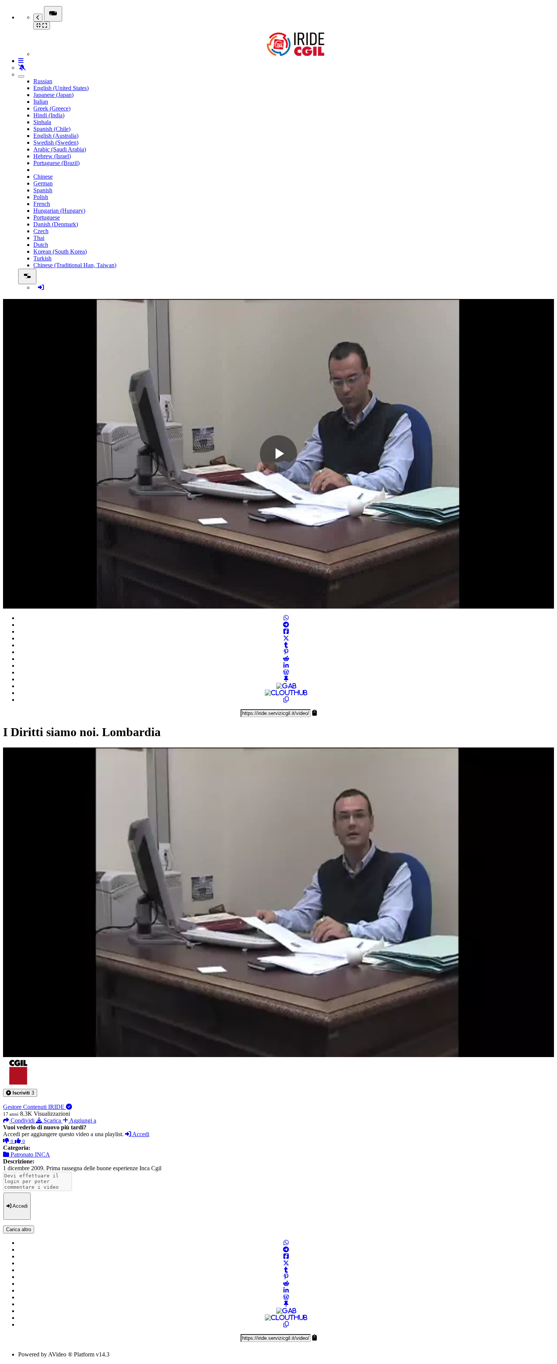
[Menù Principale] (53, 14)
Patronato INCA (29, 1154)
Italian (40, 101)
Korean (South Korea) (60, 251)
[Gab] (286, 686)
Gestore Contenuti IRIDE (34, 1107)
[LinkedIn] (286, 665)
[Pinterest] (286, 652)
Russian (42, 81)
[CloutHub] (286, 693)
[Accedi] (41, 287)
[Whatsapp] (286, 618)
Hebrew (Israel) (52, 156)
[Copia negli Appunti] (286, 699)
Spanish (42, 190)
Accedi (140, 1134)
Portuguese (46, 217)
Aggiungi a (82, 1120)
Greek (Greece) (51, 108)
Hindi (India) (48, 115)
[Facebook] (286, 631)
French (41, 204)
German (43, 183)
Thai (38, 238)
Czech (41, 231)
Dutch (40, 244)
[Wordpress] (286, 672)
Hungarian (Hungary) (59, 210)
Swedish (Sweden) (55, 142)
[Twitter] (286, 638)
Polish (40, 197)
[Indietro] (37, 18)
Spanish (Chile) (51, 129)
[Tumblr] (286, 645)
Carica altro (18, 1229)
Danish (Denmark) (55, 224)
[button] (20, 1093)
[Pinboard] (286, 679)
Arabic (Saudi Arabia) (59, 149)
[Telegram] (286, 624)
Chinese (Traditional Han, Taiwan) (74, 265)
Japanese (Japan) (53, 95)
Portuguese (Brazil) (56, 163)
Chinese (43, 176)
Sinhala (42, 122)
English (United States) (61, 88)
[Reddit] (286, 659)
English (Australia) (55, 135)
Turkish (42, 258)
